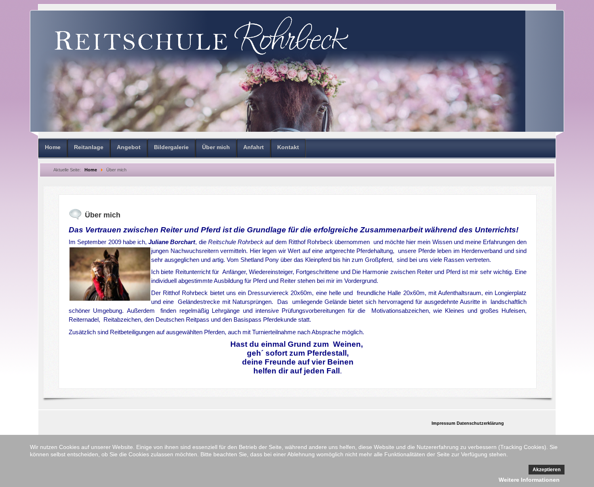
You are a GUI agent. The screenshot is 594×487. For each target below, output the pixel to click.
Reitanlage (88, 147)
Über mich (216, 147)
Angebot (129, 147)
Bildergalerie (171, 147)
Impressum (444, 423)
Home (53, 147)
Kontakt (288, 147)
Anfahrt (253, 147)
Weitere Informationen (529, 479)
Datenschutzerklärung (480, 423)
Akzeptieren (546, 469)
